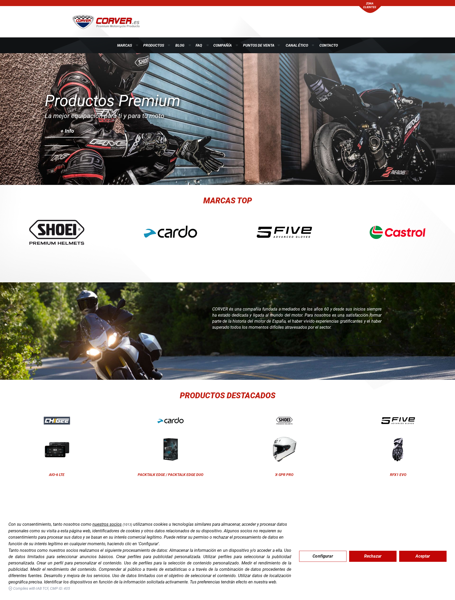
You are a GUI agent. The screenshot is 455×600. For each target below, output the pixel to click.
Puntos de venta (258, 45)
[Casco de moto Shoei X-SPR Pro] (284, 421)
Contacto (328, 45)
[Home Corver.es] (106, 21)
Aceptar (423, 556)
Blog (179, 45)
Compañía (222, 45)
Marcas (124, 45)
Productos (153, 45)
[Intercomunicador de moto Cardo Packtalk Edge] (170, 421)
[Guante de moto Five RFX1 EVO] (398, 421)
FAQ (199, 45)
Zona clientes (369, 5)
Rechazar (373, 556)
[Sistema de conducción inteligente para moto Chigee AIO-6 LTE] (56, 421)
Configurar (323, 556)
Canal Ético (297, 45)
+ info (67, 131)
